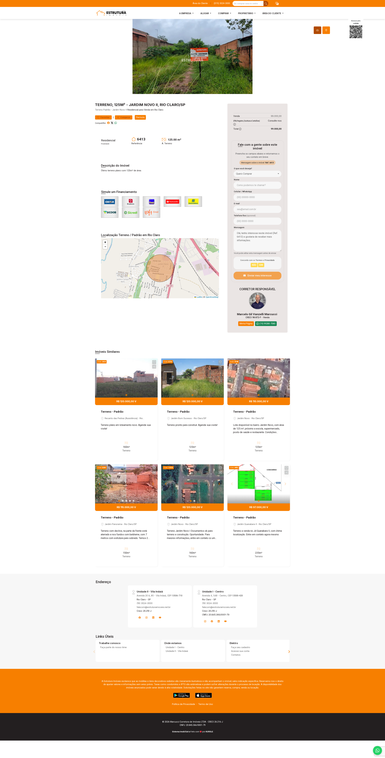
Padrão (106, 110)
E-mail (237, 203)
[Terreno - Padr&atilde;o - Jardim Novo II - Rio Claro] (110, 13)
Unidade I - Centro (175, 647)
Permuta (140, 117)
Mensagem (239, 227)
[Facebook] (140, 618)
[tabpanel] (192, 56)
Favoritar (105, 117)
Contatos (235, 654)
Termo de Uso (205, 704)
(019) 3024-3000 (222, 3)
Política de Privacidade (183, 704)
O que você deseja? (243, 168)
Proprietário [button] (246, 13)
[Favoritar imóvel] (154, 362)
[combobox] (257, 174)
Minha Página (246, 323)
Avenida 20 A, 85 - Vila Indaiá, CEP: (159, 595)
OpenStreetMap (211, 297)
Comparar (125, 117)
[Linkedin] (153, 618)
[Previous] (100, 484)
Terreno (99, 110)
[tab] (317, 30)
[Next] (152, 484)
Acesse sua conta (240, 651)
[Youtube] (160, 618)
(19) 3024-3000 (144, 603)
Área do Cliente (200, 3)
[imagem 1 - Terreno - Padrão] (126, 378)
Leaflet (199, 297)
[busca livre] (265, 3)
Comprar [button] (223, 13)
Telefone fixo (245, 215)
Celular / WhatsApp (243, 191)
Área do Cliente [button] (272, 13)
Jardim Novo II (119, 110)
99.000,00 (276, 116)
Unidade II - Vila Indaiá (177, 651)
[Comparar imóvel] (154, 367)
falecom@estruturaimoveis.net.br (154, 607)
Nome (236, 179)
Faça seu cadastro (240, 647)
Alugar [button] (204, 13)
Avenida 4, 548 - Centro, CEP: (222, 595)
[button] (277, 3)
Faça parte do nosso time (113, 647)
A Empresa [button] (185, 13)
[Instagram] (146, 618)
